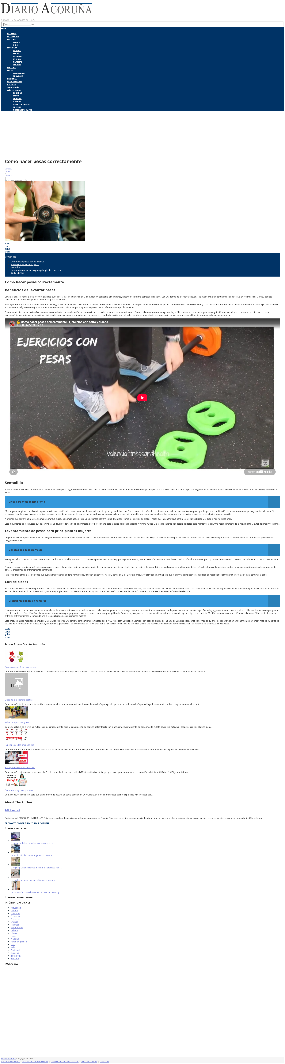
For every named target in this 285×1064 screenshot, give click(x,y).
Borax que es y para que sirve (19, 790)
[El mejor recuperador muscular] (142, 757)
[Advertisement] (142, 134)
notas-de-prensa (19, 941)
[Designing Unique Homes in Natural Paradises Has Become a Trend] (15, 864)
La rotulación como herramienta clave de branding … (36, 892)
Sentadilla (15, 267)
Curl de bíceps (17, 272)
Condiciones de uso (10, 1061)
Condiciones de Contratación (65, 1061)
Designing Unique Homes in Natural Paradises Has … (36, 867)
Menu (4, 29)
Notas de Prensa (21, 104)
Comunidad (19, 73)
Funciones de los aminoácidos (19, 744)
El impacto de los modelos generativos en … (32, 843)
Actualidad (13, 36)
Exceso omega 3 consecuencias (20, 667)
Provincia (18, 76)
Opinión (17, 101)
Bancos (17, 50)
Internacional (14, 82)
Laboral (17, 65)
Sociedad (17, 93)
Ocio (15, 45)
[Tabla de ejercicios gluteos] (142, 712)
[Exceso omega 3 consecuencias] (142, 657)
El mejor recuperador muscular (20, 767)
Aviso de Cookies (89, 1061)
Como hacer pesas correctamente (27, 261)
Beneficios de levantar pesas (25, 264)
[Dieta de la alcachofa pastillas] (142, 685)
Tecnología (13, 87)
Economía (12, 48)
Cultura (11, 39)
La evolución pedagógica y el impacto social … (33, 880)
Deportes (11, 84)
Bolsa (16, 53)
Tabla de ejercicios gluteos (18, 722)
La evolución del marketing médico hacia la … (32, 855)
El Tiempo (11, 34)
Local (10, 70)
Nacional (12, 79)
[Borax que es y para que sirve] (142, 780)
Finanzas (17, 62)
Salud (16, 96)
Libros (16, 42)
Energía (17, 59)
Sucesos (17, 107)
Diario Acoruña (8, 1058)
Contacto (104, 1061)
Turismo (17, 98)
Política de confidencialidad (35, 1061)
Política (11, 67)
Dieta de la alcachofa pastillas (19, 699)
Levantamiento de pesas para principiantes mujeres (36, 270)
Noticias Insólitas (22, 110)
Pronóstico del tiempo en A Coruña (27, 823)
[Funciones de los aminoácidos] (142, 735)
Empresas (17, 56)
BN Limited (12, 810)
